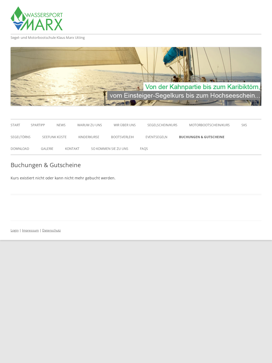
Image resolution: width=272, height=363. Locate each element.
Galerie (47, 148)
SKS (244, 125)
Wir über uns (125, 125)
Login (15, 230)
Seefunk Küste (54, 137)
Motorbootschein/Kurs (209, 125)
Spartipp (38, 125)
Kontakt (72, 148)
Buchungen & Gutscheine (201, 137)
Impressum (30, 230)
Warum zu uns (89, 125)
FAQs (144, 148)
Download (20, 148)
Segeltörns (21, 137)
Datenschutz (51, 230)
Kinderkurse (88, 137)
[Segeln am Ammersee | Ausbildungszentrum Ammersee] (37, 20)
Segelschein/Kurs (162, 125)
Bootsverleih (122, 137)
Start (15, 125)
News (61, 125)
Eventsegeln (156, 137)
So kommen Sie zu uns (109, 148)
